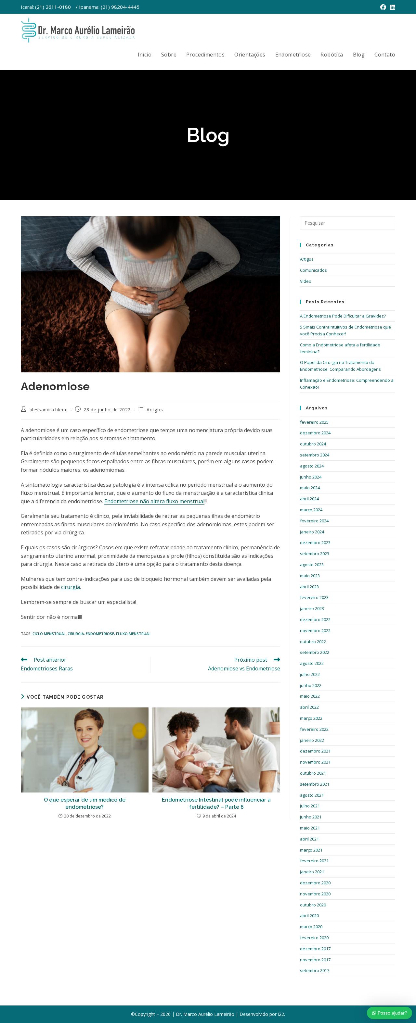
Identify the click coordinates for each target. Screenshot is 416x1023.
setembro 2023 (314, 553)
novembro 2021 (315, 762)
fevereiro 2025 (314, 422)
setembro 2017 (314, 970)
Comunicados (313, 270)
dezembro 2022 (315, 619)
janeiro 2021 (312, 872)
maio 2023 (310, 576)
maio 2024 (310, 488)
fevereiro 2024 (314, 521)
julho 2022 (310, 674)
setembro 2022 (314, 652)
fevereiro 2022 (314, 729)
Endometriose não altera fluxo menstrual (154, 501)
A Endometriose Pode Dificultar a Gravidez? (343, 316)
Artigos (155, 409)
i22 (281, 1014)
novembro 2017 (315, 960)
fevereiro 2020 (314, 938)
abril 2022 (309, 707)
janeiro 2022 (312, 740)
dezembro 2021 (315, 751)
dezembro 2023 (315, 542)
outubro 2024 (313, 444)
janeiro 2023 (312, 608)
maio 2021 (310, 828)
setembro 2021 (314, 784)
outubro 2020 (313, 905)
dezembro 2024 (315, 433)
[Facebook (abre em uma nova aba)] (383, 7)
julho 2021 (310, 806)
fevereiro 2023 (314, 597)
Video (305, 281)
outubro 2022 (313, 641)
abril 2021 (309, 839)
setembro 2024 (314, 455)
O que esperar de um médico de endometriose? (84, 803)
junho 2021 (310, 817)
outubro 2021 (313, 773)
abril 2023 (309, 587)
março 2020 (311, 926)
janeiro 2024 (312, 532)
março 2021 (311, 850)
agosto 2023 (312, 565)
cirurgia (70, 587)
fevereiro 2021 (314, 861)
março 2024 (311, 510)
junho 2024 (310, 477)
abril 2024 (309, 499)
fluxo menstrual (133, 633)
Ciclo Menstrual (49, 633)
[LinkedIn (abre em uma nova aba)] (391, 7)
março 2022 (311, 718)
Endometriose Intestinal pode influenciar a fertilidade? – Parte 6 (216, 803)
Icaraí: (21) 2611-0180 (46, 7)
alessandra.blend (49, 409)
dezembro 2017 (315, 949)
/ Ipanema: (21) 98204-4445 (107, 7)
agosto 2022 (312, 663)
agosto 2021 (312, 795)
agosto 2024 (312, 466)
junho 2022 (310, 685)
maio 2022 (310, 696)
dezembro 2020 (315, 883)
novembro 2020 (315, 894)
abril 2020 (309, 915)
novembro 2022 (315, 630)
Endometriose (100, 633)
